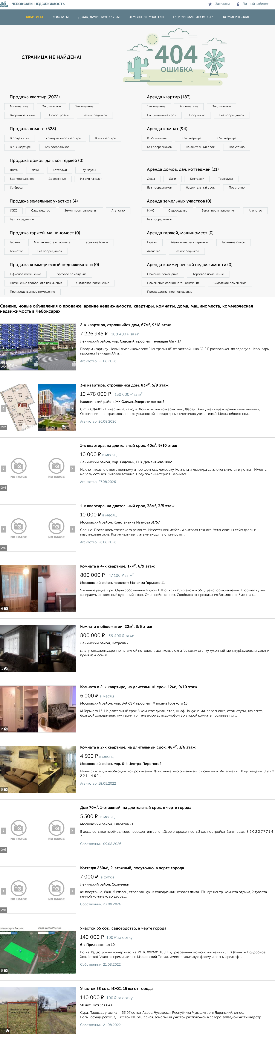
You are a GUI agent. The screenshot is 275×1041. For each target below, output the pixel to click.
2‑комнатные (51, 106)
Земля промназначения (80, 210)
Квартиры (34, 17)
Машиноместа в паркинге (52, 242)
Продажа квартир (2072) (35, 97)
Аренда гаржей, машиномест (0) (180, 233)
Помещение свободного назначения (36, 283)
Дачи (35, 170)
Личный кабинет (256, 4)
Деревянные (57, 178)
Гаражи (15, 242)
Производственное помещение (32, 291)
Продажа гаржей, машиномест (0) (45, 233)
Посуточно (197, 115)
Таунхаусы (88, 170)
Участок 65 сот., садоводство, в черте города (123, 928)
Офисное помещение (25, 274)
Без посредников (95, 115)
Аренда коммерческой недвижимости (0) (189, 265)
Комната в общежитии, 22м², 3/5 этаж (116, 627)
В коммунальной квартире (62, 138)
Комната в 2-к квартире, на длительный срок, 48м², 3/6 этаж (138, 747)
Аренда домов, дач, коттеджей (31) (183, 169)
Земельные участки (146, 17)
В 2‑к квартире (105, 138)
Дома (14, 170)
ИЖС (13, 210)
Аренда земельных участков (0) (179, 201)
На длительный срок (161, 115)
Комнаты (60, 17)
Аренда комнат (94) (167, 129)
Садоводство (40, 210)
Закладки (222, 4)
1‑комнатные (19, 106)
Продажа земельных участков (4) (44, 201)
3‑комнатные (84, 106)
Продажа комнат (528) (33, 129)
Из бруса (16, 187)
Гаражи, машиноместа (193, 17)
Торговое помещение (71, 274)
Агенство (118, 210)
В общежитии (19, 138)
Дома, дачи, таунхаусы (99, 17)
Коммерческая (236, 17)
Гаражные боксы (96, 242)
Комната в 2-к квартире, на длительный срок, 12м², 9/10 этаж (138, 687)
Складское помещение (92, 283)
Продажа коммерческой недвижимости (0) (54, 265)
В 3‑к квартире (20, 147)
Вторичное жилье (22, 115)
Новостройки (59, 115)
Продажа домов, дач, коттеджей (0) (46, 161)
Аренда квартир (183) (169, 97)
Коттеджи (60, 170)
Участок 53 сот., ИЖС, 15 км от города (116, 989)
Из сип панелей (91, 178)
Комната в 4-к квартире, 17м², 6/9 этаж (117, 566)
